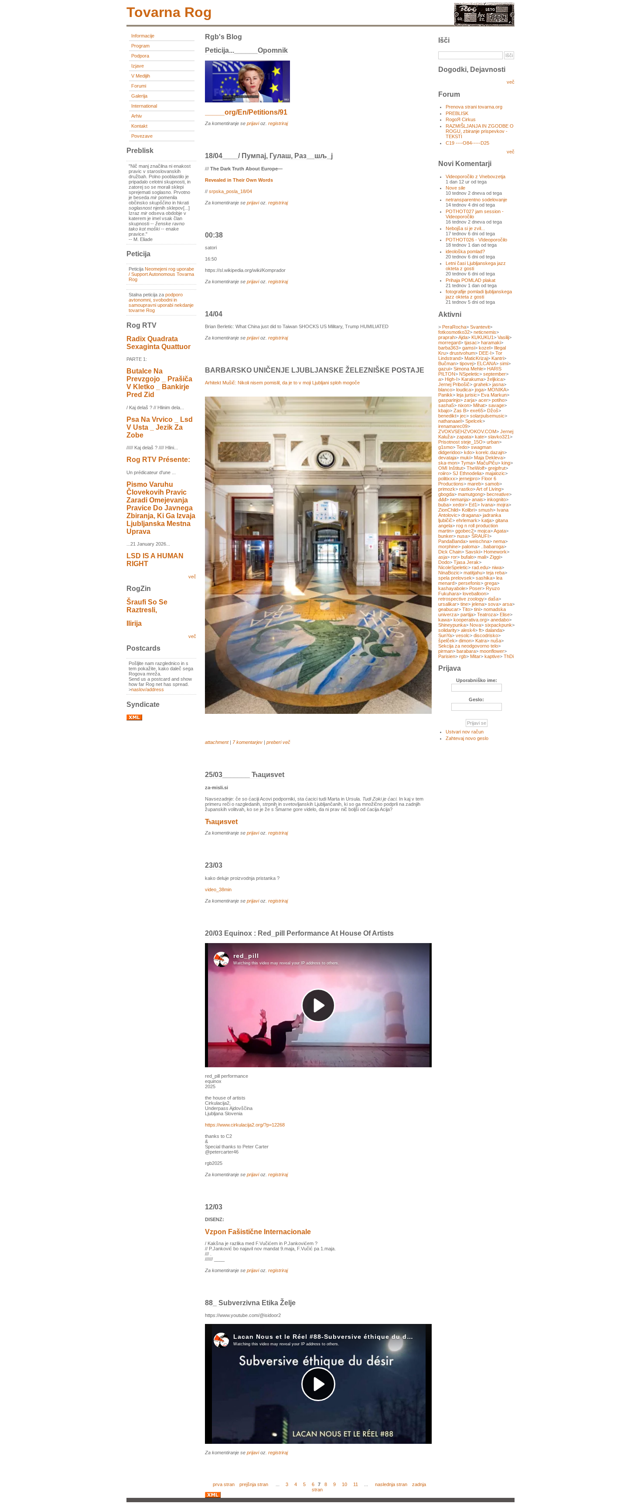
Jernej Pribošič (454, 384)
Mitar (475, 656)
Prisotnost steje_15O (460, 442)
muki (465, 457)
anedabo (500, 619)
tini (477, 609)
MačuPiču (487, 462)
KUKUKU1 (482, 337)
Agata (500, 530)
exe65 (476, 410)
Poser (475, 588)
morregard (449, 342)
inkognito (496, 499)
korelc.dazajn (490, 452)
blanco (445, 389)
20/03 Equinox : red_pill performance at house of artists (299, 933)
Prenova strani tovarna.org (474, 106)
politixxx (446, 478)
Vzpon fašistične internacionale (258, 1231)
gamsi (468, 347)
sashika (484, 577)
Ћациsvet (221, 821)
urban (493, 442)
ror (454, 557)
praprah (446, 337)
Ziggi (495, 557)
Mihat (478, 405)
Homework (495, 551)
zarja (469, 400)
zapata (464, 436)
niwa (496, 567)
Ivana (487, 504)
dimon (465, 640)
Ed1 (473, 504)
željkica (495, 379)
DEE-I (485, 353)
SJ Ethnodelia (467, 473)
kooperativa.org (470, 619)
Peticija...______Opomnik (246, 50)
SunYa (445, 635)
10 (344, 1484)
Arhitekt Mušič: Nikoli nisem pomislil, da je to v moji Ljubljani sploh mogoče (282, 382)
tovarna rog (169, 12)
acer (483, 400)
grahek (481, 384)
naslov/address (147, 689)
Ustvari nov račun (465, 731)
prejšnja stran (253, 1484)
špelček (446, 640)
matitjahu (473, 572)
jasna (498, 384)
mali (481, 557)
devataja (447, 457)
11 (355, 1484)
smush (485, 510)
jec (463, 415)
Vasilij (503, 337)
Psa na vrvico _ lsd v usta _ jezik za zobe (159, 427)
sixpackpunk (498, 625)
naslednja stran (391, 1484)
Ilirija (134, 623)
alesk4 (468, 630)
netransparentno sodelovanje (476, 199)
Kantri (497, 358)
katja (486, 520)
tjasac (470, 342)
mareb (474, 483)
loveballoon (474, 593)
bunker (445, 536)
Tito (466, 609)
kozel (484, 347)
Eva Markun (494, 394)
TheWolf (475, 468)
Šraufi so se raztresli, (146, 606)
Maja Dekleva (488, 457)
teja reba (495, 572)
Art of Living (488, 489)
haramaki (491, 342)
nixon (463, 405)
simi (504, 363)
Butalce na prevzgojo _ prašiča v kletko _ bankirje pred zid (159, 382)
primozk (446, 489)
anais (477, 499)
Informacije (142, 35)
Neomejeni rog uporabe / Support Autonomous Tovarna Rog (161, 274)
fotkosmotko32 (454, 332)
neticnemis (485, 332)
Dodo (444, 562)
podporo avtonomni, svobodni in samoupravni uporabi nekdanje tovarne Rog (161, 302)
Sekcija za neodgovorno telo (468, 645)
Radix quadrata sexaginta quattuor (158, 342)
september (494, 374)
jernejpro (468, 478)
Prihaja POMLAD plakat (470, 280)
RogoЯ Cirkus (461, 119)
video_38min (218, 889)
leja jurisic (467, 394)
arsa (507, 604)
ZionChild (448, 510)
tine (464, 604)
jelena (478, 604)
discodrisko (486, 635)
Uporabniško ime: (476, 680)
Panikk (445, 394)
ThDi (509, 656)
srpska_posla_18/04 (230, 191)
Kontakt (139, 126)
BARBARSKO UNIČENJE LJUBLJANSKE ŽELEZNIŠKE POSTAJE (314, 370)
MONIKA (497, 389)
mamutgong (470, 494)
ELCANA (486, 363)
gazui (444, 368)
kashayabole (451, 588)
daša (493, 598)
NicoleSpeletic (453, 567)
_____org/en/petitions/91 (246, 112)
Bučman (447, 363)
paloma (469, 546)
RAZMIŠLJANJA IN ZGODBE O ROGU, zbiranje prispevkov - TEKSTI (480, 131)
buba (443, 504)
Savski (472, 551)
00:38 (214, 235)
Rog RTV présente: (158, 459)
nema (499, 541)
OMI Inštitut (450, 468)
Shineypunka (452, 625)
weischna (479, 541)
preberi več (278, 742)
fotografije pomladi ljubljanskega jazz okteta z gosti (479, 294)
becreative (498, 494)
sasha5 (446, 405)
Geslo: (476, 699)
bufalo (467, 557)
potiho (498, 400)
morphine (448, 546)
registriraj (278, 123)
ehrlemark (466, 520)
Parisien (446, 656)
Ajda (462, 337)
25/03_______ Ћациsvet (244, 774)
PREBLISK (457, 113)
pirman (445, 651)
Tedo (462, 447)
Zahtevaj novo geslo (467, 738)
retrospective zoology (461, 598)
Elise (505, 614)
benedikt (447, 415)
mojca (483, 530)
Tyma (467, 462)
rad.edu (480, 567)
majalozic (495, 473)
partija (466, 614)
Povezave (142, 136)
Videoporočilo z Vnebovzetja (475, 176)
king (505, 462)
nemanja (459, 499)
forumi (138, 85)
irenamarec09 (452, 426)
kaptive (492, 656)
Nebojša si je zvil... (465, 228)
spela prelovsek (455, 577)
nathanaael (449, 421)
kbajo (444, 410)
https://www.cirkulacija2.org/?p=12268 (245, 1124)
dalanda (493, 630)
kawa (444, 619)
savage (496, 405)
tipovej (466, 363)
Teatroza (486, 614)
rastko (466, 489)
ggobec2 (464, 530)
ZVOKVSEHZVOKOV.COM (467, 431)
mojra (502, 504)
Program (140, 45)
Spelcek (473, 421)
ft (480, 630)
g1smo (445, 447)
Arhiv (136, 116)
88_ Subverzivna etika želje (250, 1303)
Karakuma (472, 379)
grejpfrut (496, 468)
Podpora (140, 55)
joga (479, 389)
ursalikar (447, 604)
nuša (496, 640)
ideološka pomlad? (465, 251)
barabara (466, 651)
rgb (462, 656)
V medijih (140, 75)
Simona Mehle (468, 368)
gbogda (446, 494)
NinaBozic (449, 572)
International (144, 106)
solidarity (447, 630)
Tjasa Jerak (466, 562)
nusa (462, 536)
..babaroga (492, 546)
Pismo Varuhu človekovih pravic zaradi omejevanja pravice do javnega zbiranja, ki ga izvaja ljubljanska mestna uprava (160, 508)
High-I (451, 379)
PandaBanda (451, 541)
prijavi (253, 123)
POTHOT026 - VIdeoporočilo (476, 239)
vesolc (463, 635)
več (192, 576)
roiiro (443, 473)
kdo (468, 452)
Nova (475, 625)
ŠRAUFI (480, 536)
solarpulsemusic (487, 415)
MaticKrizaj (476, 358)
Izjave (137, 65)
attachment (216, 742)
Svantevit (480, 326)
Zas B (459, 410)
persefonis (469, 583)
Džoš (492, 410)
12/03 (213, 1207)
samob (492, 483)
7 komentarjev (247, 742)
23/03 (213, 865)
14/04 (213, 314)
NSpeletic (469, 374)
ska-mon (447, 462)
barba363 (448, 347)
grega (490, 583)
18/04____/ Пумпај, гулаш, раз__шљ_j (269, 156)
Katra (481, 640)
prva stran (224, 1484)
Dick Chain (449, 551)
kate (479, 436)
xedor (459, 504)
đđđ (442, 499)
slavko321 (499, 436)
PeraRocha (454, 326)
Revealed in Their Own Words (239, 180)
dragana (470, 515)
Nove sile (455, 187)
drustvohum (462, 353)
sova (493, 604)
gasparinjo (449, 400)
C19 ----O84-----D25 (467, 143)
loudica (463, 389)
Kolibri (468, 510)
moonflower (492, 651)
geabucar (448, 609)
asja (442, 557)
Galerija (139, 95)
